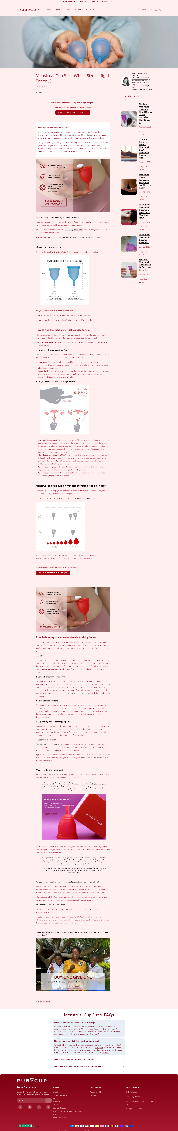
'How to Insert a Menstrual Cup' (78, 693)
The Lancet (108, 1027)
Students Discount (59, 1108)
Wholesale (56, 1102)
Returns (56, 1098)
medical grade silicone (74, 230)
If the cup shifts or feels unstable (49, 744)
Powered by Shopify (72, 1130)
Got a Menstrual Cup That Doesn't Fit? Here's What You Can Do (73, 237)
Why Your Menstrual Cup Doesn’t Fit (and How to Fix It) (145, 264)
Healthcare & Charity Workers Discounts (67, 1111)
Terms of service (106, 1130)
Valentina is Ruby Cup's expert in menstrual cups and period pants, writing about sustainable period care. (141, 80)
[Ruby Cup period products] (73, 213)
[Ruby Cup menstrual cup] (73, 632)
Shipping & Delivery (60, 1095)
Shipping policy (118, 1130)
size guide (99, 1047)
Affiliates (56, 1105)
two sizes (111, 1029)
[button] (59, 9)
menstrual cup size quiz (90, 758)
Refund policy (84, 1130)
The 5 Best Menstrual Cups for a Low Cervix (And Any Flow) (144, 211)
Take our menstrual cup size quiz (52, 573)
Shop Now (57, 1092)
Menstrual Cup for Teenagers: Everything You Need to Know (145, 181)
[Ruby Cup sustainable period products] (73, 992)
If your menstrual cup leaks (47, 660)
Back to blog (44, 1002)
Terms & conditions (96, 1092)
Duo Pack (105, 1052)
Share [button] (40, 93)
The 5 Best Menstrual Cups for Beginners (144, 238)
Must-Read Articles (60, 1118)
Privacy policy (95, 1130)
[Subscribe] (48, 1100)
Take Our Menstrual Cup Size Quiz (73, 112)
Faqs (54, 1114)
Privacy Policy (94, 1095)
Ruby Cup (86, 135)
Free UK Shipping (89, 1)
